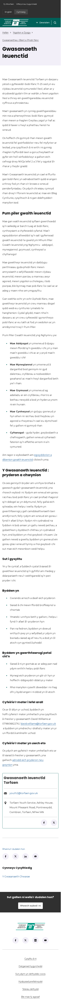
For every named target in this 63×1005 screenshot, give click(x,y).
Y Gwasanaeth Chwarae (16, 876)
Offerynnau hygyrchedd (26, 4)
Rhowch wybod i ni (30, 905)
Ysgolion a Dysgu (21, 32)
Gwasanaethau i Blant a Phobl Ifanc (20, 40)
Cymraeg (21, 12)
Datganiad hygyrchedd (30, 966)
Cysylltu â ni (41, 958)
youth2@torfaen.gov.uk (24, 793)
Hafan (5, 32)
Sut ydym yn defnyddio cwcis (30, 974)
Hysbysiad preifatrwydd (30, 981)
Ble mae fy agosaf (39, 996)
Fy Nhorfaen (9, 5)
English (8, 12)
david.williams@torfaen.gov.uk (38, 723)
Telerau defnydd (30, 989)
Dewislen (44, 22)
